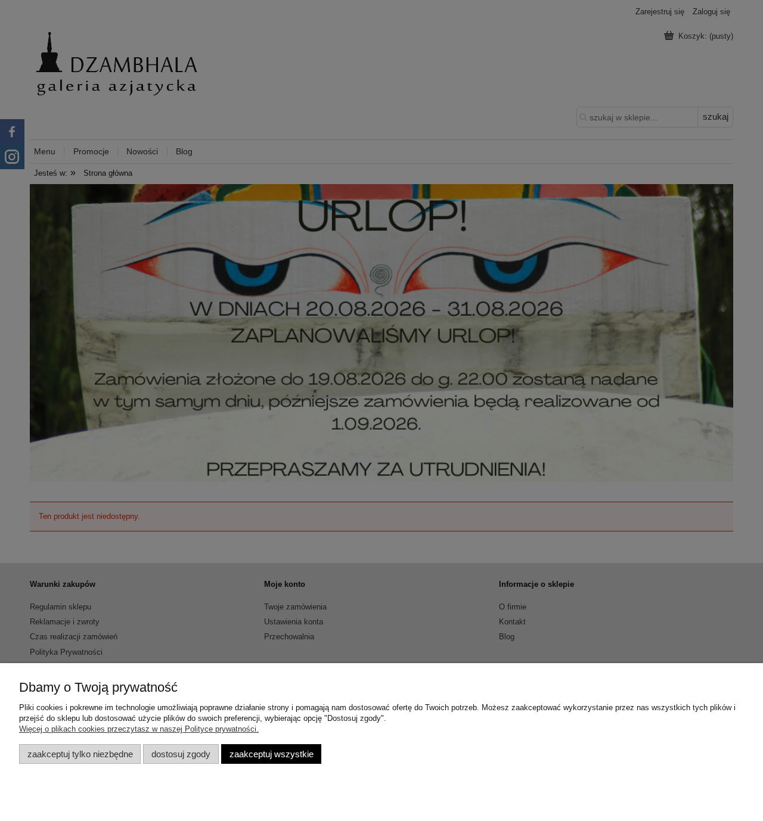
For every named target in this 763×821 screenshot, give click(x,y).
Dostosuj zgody (180, 754)
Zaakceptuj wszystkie (271, 754)
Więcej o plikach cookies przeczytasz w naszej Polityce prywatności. (139, 728)
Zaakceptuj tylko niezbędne (80, 754)
